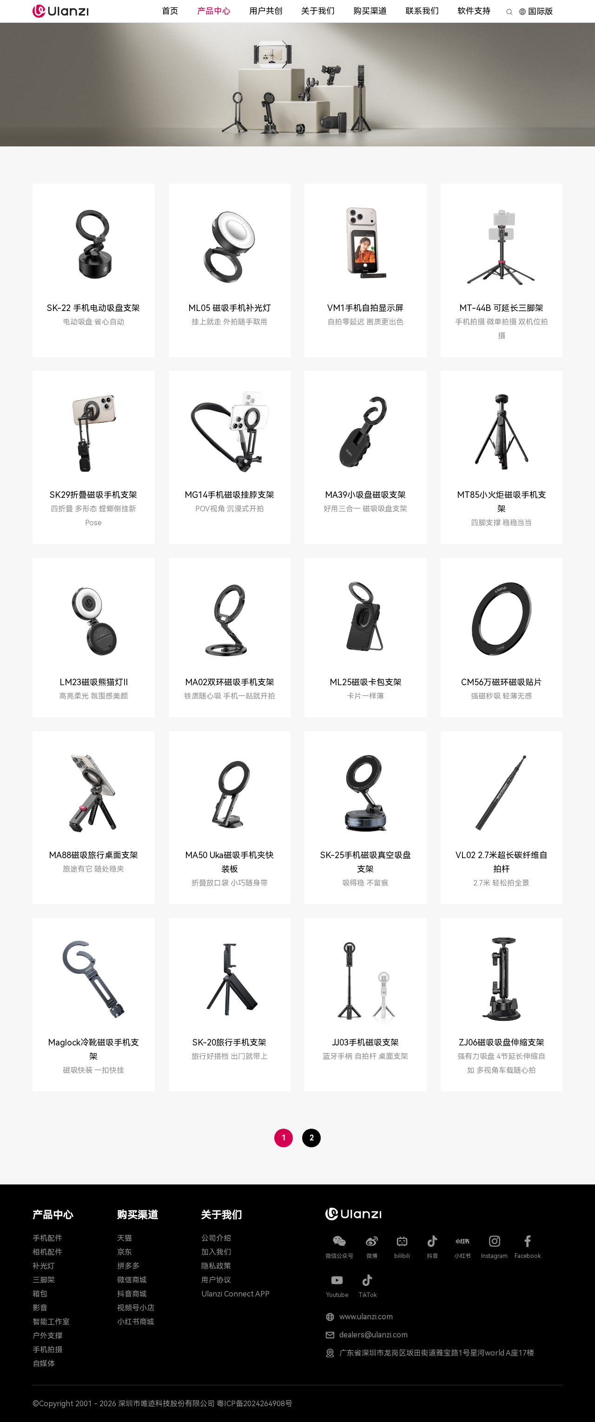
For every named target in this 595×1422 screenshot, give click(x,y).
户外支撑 (47, 1335)
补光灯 (44, 1266)
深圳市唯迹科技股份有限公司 (166, 1403)
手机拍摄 (47, 1349)
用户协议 (216, 1280)
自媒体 (44, 1363)
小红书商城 (135, 1321)
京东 (124, 1252)
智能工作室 (51, 1321)
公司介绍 (216, 1238)
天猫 (124, 1238)
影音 (40, 1307)
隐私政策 (216, 1266)
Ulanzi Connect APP (235, 1294)
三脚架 (44, 1280)
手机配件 (47, 1238)
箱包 (40, 1294)
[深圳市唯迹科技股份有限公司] (60, 11)
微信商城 (132, 1280)
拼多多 (128, 1266)
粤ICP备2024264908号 (254, 1403)
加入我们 (216, 1252)
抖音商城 (132, 1294)
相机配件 (47, 1252)
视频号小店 (135, 1307)
